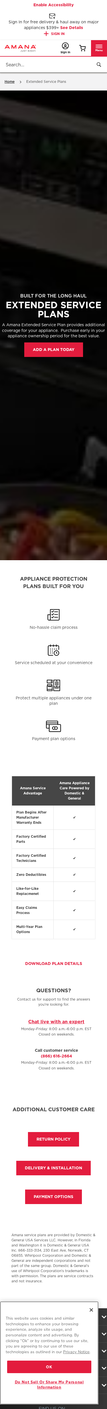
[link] (82, 48)
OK (49, 1367)
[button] (99, 48)
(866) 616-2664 (56, 1056)
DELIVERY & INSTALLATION (53, 1168)
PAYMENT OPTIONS (53, 1196)
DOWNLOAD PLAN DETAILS (53, 963)
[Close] (91, 1310)
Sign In (57, 34)
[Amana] (20, 48)
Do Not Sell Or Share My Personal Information (49, 1384)
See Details (71, 27)
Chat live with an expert (56, 1021)
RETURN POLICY (53, 1139)
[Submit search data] (99, 65)
